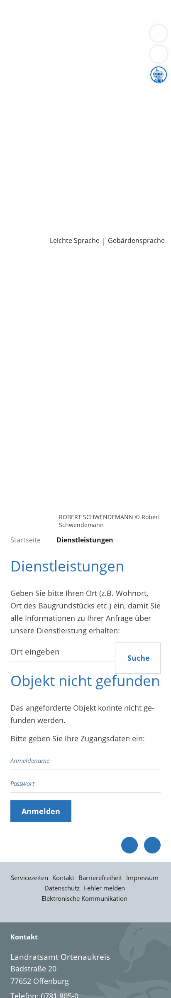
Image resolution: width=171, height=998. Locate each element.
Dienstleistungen (29, 5)
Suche (138, 658)
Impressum (142, 877)
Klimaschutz (138, 101)
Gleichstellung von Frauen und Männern (76, 122)
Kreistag (14, 143)
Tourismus (25, 111)
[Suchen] (158, 54)
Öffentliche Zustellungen (119, 228)
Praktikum (55, 196)
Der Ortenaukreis (36, 80)
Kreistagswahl (30, 164)
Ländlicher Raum (85, 101)
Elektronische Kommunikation (84, 898)
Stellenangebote (34, 186)
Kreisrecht (128, 154)
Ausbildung (136, 186)
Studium (21, 196)
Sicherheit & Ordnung (44, 37)
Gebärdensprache (136, 240)
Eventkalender (89, 186)
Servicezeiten (29, 877)
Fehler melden (104, 888)
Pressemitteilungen (40, 228)
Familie (19, 27)
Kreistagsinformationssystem (57, 154)
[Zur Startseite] (29, 269)
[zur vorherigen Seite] (129, 845)
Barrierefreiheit (100, 877)
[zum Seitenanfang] (152, 845)
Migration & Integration (74, 27)
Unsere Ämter (24, 59)
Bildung (138, 91)
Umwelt (19, 47)
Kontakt (63, 877)
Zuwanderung (30, 101)
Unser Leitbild (30, 207)
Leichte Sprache (75, 240)
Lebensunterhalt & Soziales (78, 16)
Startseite (25, 539)
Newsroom (19, 218)
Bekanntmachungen (81, 111)
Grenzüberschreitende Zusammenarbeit (76, 132)
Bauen (17, 16)
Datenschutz (62, 888)
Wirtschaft (102, 37)
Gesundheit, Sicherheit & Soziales (64, 91)
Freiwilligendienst (106, 196)
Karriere (14, 175)
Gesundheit (142, 37)
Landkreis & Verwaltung (41, 69)
